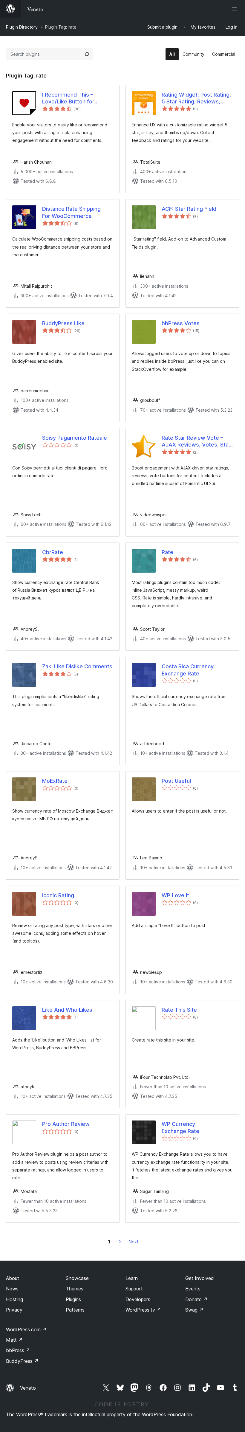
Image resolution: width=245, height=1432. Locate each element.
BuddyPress (22, 1361)
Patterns (75, 1310)
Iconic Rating (58, 895)
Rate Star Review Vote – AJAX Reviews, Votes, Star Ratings (196, 441)
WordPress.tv (143, 1310)
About (12, 1278)
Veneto (28, 1388)
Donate (196, 1299)
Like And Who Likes (67, 1010)
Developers (137, 1299)
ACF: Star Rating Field (189, 209)
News (12, 1289)
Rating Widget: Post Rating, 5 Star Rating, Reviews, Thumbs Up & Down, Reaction (196, 98)
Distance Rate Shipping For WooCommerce (71, 212)
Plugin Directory (22, 27)
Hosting (14, 1299)
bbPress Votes (181, 323)
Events (192, 1289)
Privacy (14, 1310)
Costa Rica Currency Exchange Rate (188, 669)
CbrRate (52, 552)
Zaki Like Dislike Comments (77, 666)
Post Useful (176, 781)
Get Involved (199, 1278)
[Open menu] (235, 9)
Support (134, 1289)
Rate (167, 552)
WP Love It (175, 895)
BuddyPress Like (63, 323)
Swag (194, 1310)
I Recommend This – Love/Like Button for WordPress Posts (68, 98)
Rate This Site (179, 1010)
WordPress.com (26, 1329)
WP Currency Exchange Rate (180, 1127)
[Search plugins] (87, 54)
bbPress (18, 1350)
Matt (14, 1340)
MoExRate (55, 781)
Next (133, 1241)
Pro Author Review (66, 1124)
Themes (74, 1289)
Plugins (73, 1299)
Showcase (77, 1278)
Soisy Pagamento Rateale (74, 438)
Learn (131, 1278)
